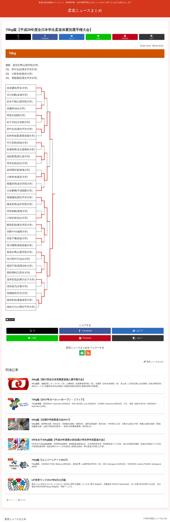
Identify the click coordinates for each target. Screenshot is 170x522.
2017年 (11, 319)
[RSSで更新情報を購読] (88, 352)
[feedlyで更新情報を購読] (82, 352)
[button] (151, 37)
